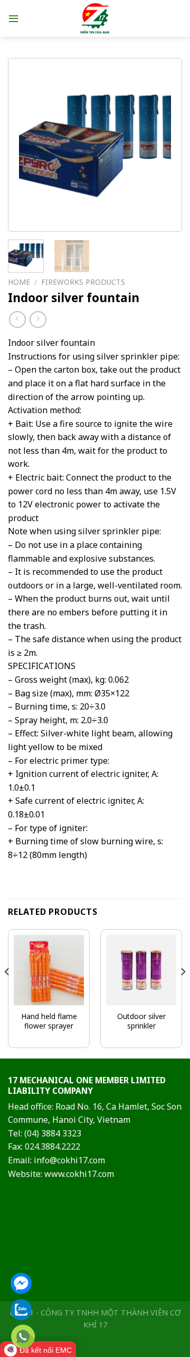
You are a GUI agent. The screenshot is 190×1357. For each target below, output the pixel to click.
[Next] (154, 144)
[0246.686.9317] (23, 1337)
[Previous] (35, 144)
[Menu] (13, 18)
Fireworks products (83, 282)
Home (19, 282)
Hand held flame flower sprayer (49, 1021)
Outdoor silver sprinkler (141, 1021)
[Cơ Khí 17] (95, 18)
